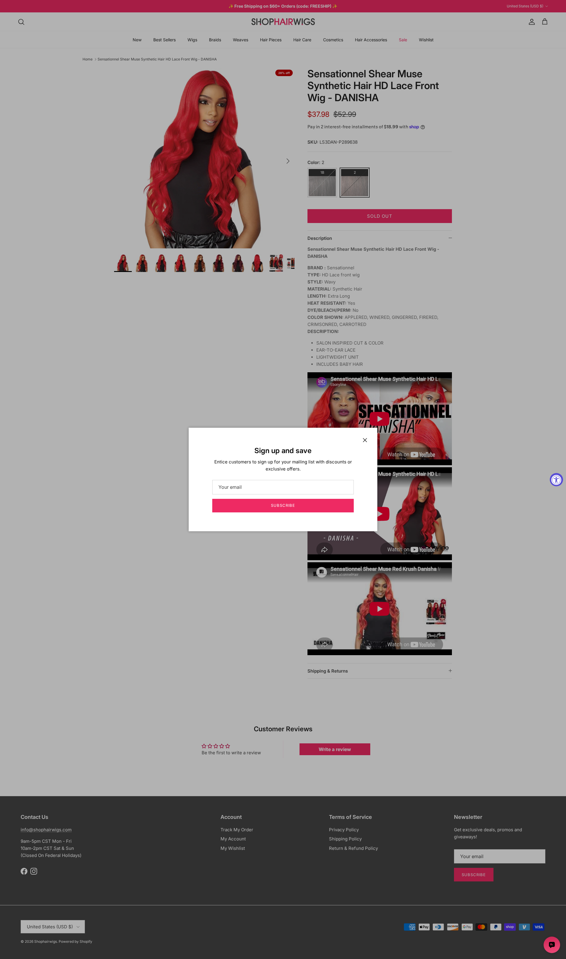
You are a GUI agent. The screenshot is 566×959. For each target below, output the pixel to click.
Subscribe (283, 505)
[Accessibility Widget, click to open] (556, 479)
